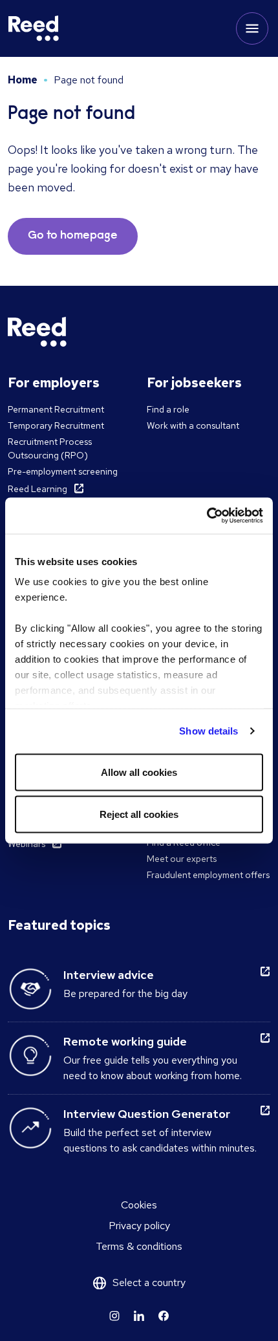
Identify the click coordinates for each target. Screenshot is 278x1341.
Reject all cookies (139, 814)
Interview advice (108, 974)
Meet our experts (182, 858)
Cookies (139, 1205)
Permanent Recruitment (56, 409)
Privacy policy (139, 1225)
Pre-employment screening (63, 471)
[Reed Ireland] (33, 28)
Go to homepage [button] (73, 236)
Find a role (168, 409)
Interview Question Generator (146, 1113)
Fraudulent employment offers (208, 875)
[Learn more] (114, 1315)
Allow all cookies (139, 771)
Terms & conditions (139, 1246)
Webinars (26, 844)
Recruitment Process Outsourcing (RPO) (50, 448)
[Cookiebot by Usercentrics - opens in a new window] (206, 516)
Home (22, 80)
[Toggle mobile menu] (252, 28)
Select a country (149, 1282)
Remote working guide (125, 1041)
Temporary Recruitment (56, 425)
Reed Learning (37, 489)
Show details (208, 730)
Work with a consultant (193, 425)
